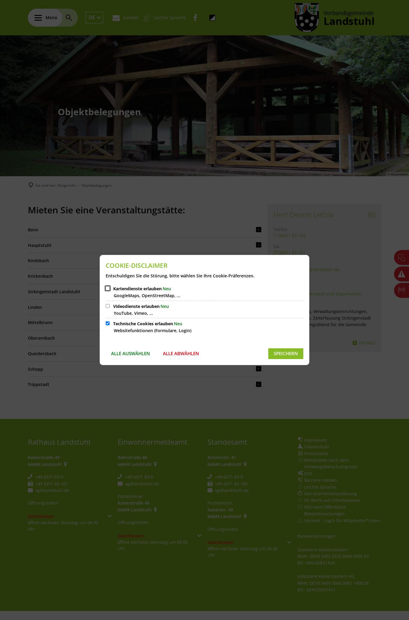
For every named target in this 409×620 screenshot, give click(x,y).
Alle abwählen (181, 353)
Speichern (286, 353)
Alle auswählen (130, 353)
